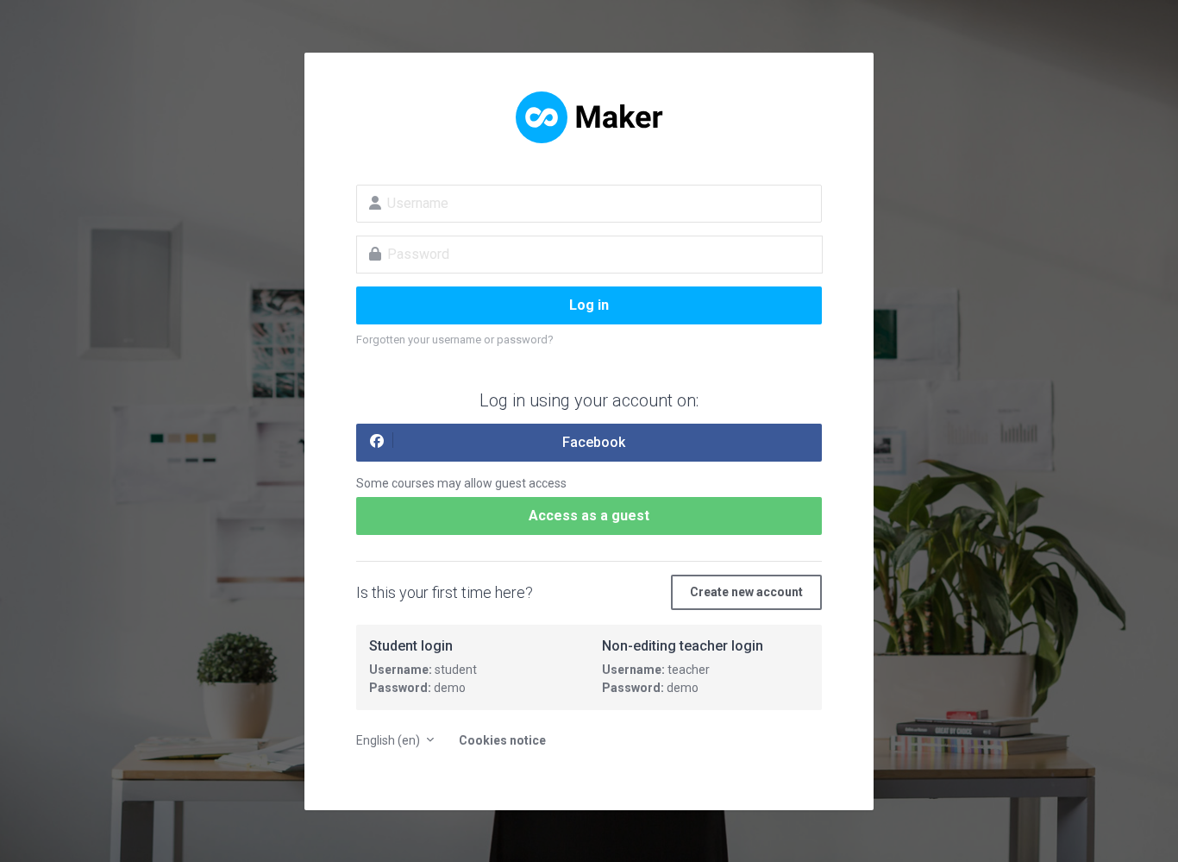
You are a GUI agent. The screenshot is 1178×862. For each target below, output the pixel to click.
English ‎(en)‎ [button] (389, 740)
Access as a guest (589, 515)
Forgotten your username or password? (455, 339)
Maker (589, 117)
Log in (589, 305)
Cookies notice (502, 740)
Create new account (746, 592)
